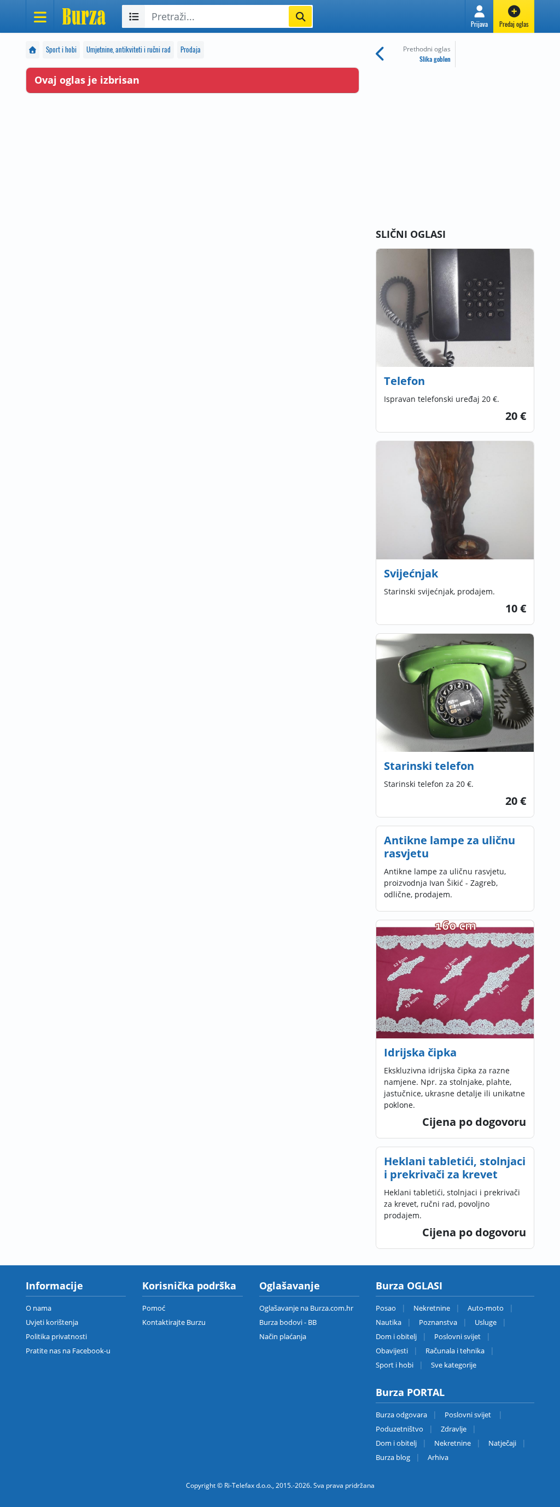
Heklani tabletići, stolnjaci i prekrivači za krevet (455, 1168)
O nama (38, 1308)
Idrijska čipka (420, 1052)
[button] (479, 16)
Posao (386, 1308)
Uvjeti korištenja (52, 1322)
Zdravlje (453, 1429)
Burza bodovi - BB (288, 1322)
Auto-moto (486, 1308)
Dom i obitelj (396, 1336)
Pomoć (153, 1308)
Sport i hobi (61, 49)
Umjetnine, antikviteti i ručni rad (128, 49)
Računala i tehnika (455, 1351)
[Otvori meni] (40, 16)
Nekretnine (431, 1308)
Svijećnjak (411, 573)
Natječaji (502, 1443)
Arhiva (438, 1457)
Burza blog (393, 1457)
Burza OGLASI (409, 1285)
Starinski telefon (429, 765)
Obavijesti (392, 1351)
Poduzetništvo (399, 1429)
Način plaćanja (282, 1336)
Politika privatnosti (56, 1336)
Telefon (404, 380)
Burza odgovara (401, 1415)
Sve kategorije (453, 1365)
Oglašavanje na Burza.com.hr (306, 1308)
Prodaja (190, 49)
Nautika (388, 1322)
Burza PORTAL (410, 1392)
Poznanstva (438, 1322)
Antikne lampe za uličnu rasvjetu (449, 847)
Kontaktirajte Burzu (174, 1322)
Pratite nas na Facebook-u (68, 1351)
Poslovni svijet (457, 1336)
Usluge (486, 1322)
